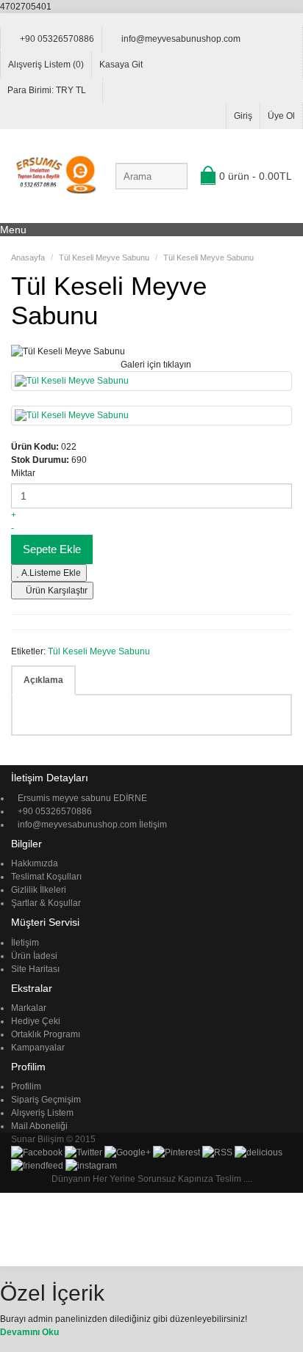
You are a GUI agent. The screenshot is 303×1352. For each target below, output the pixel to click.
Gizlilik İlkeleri (38, 890)
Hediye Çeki (35, 1021)
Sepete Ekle (52, 549)
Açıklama (43, 680)
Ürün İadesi (34, 956)
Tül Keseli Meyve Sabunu (99, 651)
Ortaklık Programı (45, 1034)
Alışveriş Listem (42, 1113)
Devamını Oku (29, 1332)
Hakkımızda (34, 863)
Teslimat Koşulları (46, 877)
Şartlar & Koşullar (46, 903)
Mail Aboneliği (39, 1126)
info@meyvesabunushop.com (180, 39)
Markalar (28, 1008)
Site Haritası (35, 969)
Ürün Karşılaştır (56, 590)
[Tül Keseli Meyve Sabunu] (151, 381)
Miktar (23, 473)
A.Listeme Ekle (50, 573)
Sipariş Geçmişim (46, 1100)
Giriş (243, 116)
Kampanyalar (38, 1047)
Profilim (26, 1086)
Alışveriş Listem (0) (46, 64)
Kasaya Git (121, 64)
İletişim (153, 824)
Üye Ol (281, 116)
